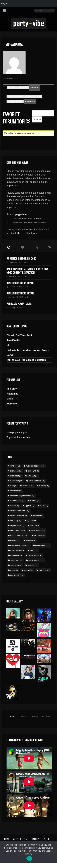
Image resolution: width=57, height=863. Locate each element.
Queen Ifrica (42, 545)
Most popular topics (17, 432)
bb (8, 345)
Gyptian (29, 506)
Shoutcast (16, 560)
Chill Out (32, 476)
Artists (17, 839)
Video (28, 570)
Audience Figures (35, 466)
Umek (14, 570)
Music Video (38, 530)
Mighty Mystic (17, 526)
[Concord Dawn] (28, 656)
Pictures (39, 535)
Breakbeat (15, 476)
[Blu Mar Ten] (28, 643)
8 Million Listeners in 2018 (20, 293)
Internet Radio (18, 516)
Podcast (30, 540)
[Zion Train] (28, 627)
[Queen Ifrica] (13, 613)
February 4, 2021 (16, 262)
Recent (35, 716)
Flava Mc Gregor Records (22, 496)
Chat (26, 839)
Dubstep (44, 486)
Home (7, 839)
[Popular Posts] (22, 247)
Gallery (36, 839)
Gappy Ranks (17, 501)
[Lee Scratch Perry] (28, 615)
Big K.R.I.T (16, 471)
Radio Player (17, 550)
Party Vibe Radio (19, 535)
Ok (29, 858)
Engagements (14, 101)
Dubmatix (27, 486)
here (20, 233)
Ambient (15, 466)
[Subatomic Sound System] (44, 615)
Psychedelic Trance (19, 545)
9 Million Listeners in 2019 (20, 283)
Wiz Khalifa (16, 575)
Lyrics (31, 521)
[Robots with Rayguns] (44, 630)
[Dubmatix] (13, 692)
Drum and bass (37, 481)
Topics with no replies (18, 437)
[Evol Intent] (13, 661)
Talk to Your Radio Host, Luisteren (26, 360)
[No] (53, 852)
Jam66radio (13, 340)
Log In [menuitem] (4, 3)
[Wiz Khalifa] (28, 672)
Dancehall (16, 481)
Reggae (16, 555)
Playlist (15, 540)
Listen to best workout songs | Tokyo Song (28, 352)
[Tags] (50, 247)
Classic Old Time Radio (20, 335)
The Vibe (12, 388)
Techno (32, 565)
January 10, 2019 (16, 308)
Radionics (12, 393)
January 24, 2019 (16, 297)
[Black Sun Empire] (44, 646)
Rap (33, 550)
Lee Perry (15, 521)
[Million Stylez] (13, 627)
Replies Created (33, 96)
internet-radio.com (19, 511)
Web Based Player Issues (19, 303)
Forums (35, 87)
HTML (44, 506)
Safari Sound (34, 555)
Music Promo (17, 530)
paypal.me (21, 214)
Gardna (34, 501)
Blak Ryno (33, 471)
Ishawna (38, 516)
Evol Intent (16, 491)
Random (46, 716)
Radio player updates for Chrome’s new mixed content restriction (27, 270)
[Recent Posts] (9, 247)
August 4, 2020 (15, 276)
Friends (23, 87)
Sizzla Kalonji (35, 560)
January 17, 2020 (16, 287)
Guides (14, 506)
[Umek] (44, 674)
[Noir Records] (13, 646)
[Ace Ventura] (44, 658)
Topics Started (15, 96)
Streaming (15, 565)
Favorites (30, 101)
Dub (13, 486)
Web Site (12, 403)
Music (10, 398)
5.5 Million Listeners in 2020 (21, 258)
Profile (11, 87)
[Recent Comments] (36, 247)
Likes (23, 716)
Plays (12, 716)
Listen (46, 839)
